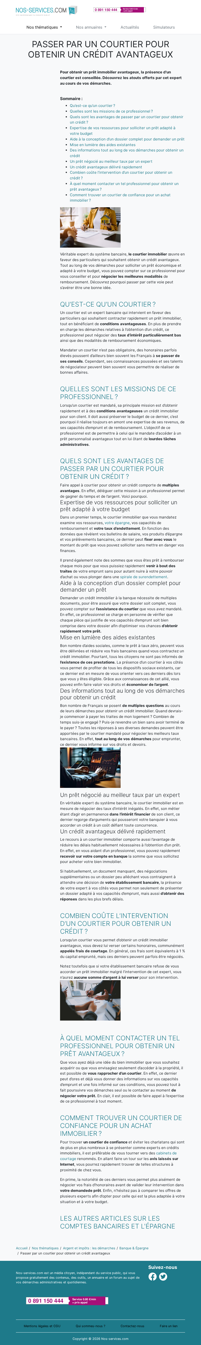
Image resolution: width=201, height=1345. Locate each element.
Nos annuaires (89, 27)
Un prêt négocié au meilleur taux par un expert (111, 161)
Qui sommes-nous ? (90, 1326)
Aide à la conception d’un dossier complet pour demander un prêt (127, 139)
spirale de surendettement (143, 577)
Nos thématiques (42, 27)
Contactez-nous (132, 1326)
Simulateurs (164, 27)
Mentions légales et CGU (42, 1326)
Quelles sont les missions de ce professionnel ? (111, 111)
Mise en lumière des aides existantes (103, 144)
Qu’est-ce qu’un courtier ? (92, 105)
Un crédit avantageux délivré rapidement (106, 167)
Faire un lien (168, 1326)
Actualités (130, 27)
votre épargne (117, 522)
